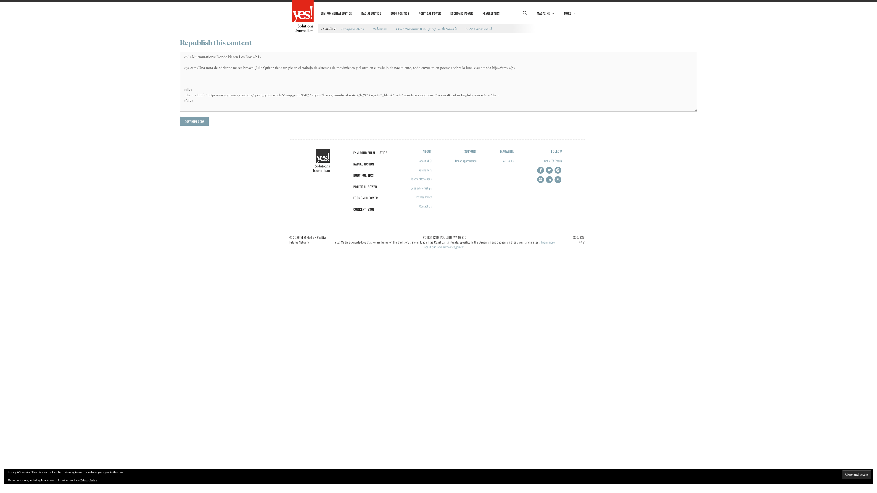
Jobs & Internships (421, 188)
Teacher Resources (421, 178)
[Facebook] (540, 170)
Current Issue (364, 209)
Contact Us (425, 206)
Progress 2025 (353, 28)
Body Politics (400, 13)
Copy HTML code (194, 121)
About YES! (425, 160)
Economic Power (461, 13)
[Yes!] (303, 11)
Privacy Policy (424, 196)
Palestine (380, 28)
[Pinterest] (540, 179)
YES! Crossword (478, 28)
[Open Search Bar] (524, 13)
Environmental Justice (336, 13)
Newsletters (491, 13)
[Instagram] (558, 170)
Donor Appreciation (466, 160)
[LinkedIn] (549, 179)
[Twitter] (549, 170)
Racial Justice (371, 13)
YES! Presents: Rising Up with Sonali (426, 28)
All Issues (508, 160)
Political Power (430, 13)
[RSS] (558, 179)
